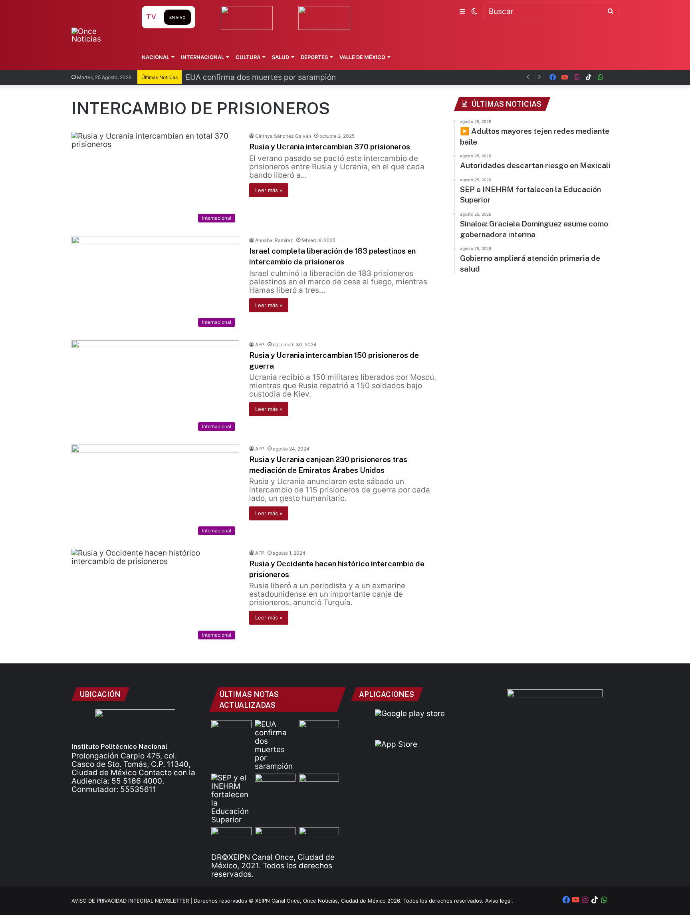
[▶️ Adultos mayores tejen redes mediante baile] (231, 731)
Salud (280, 57)
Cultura (248, 57)
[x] (613, 77)
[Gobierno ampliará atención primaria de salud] (231, 838)
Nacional (155, 57)
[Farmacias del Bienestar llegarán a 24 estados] (275, 838)
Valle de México (362, 57)
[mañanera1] (275, 785)
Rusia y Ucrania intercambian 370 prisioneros (329, 146)
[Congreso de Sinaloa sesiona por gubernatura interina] (319, 838)
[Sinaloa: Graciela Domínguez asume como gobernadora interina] (319, 785)
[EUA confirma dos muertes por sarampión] (275, 745)
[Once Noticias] (98, 35)
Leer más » (268, 190)
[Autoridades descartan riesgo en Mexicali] (319, 731)
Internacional (202, 57)
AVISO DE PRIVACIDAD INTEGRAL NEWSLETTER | (132, 900)
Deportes (314, 57)
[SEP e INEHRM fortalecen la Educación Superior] (231, 799)
